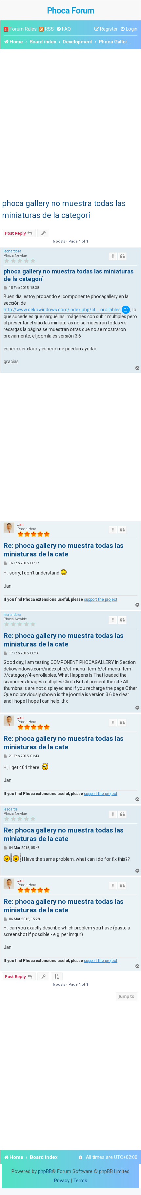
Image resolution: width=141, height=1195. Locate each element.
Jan (20, 525)
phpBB (45, 1171)
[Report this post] (113, 256)
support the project (100, 599)
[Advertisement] (70, 123)
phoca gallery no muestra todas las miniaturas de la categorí (64, 209)
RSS (49, 29)
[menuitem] (63, 29)
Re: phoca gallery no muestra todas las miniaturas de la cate (64, 550)
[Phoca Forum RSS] (41, 29)
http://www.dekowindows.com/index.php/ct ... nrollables (62, 309)
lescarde (11, 809)
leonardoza (12, 251)
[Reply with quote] (122, 256)
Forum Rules (23, 29)
